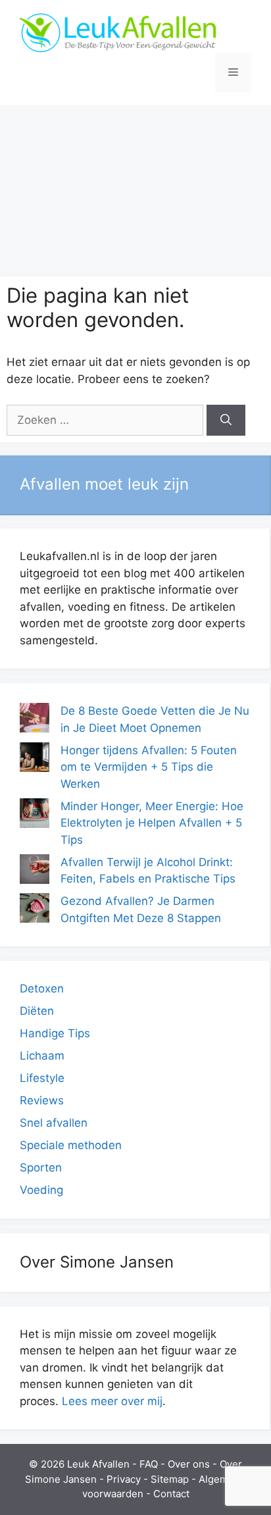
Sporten (41, 1167)
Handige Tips (55, 1033)
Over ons (189, 1464)
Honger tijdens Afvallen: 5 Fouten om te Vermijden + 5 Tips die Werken (149, 767)
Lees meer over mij (112, 1401)
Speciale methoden (71, 1145)
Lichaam (42, 1055)
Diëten (37, 1010)
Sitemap (170, 1479)
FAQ (148, 1464)
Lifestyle (42, 1078)
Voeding (41, 1189)
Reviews (42, 1100)
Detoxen (42, 988)
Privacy (124, 1479)
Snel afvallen (53, 1122)
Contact (171, 1493)
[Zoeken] (226, 420)
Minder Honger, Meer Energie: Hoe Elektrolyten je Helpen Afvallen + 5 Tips (152, 823)
